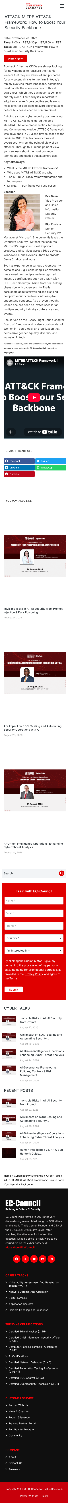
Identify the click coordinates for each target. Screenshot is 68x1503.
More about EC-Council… (21, 1247)
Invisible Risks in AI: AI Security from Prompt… (41, 1020)
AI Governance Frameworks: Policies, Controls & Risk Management (38, 1071)
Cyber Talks (53, 1175)
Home (7, 1175)
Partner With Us (29, 1495)
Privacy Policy (34, 974)
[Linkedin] (42, 1259)
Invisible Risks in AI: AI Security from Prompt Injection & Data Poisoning (33, 610)
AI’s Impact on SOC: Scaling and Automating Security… (41, 1036)
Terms (13, 978)
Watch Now (15, 59)
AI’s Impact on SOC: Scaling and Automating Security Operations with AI (32, 728)
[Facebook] (17, 1259)
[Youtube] (34, 1259)
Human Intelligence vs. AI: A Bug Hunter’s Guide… (41, 1151)
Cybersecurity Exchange (28, 1175)
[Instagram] (51, 1259)
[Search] (61, 873)
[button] (62, 6)
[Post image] (35, 555)
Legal (45, 1495)
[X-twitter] (25, 1259)
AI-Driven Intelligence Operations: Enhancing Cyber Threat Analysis (33, 845)
